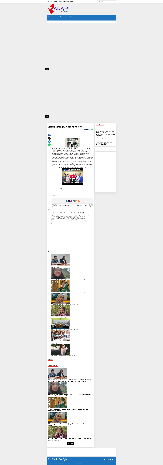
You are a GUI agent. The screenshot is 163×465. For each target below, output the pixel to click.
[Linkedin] (74, 201)
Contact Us (64, 463)
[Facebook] (67, 201)
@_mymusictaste (59, 163)
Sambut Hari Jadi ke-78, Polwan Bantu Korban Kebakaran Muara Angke (105, 132)
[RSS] (79, 201)
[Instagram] (71, 201)
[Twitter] (69, 201)
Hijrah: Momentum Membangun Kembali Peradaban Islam (63, 223)
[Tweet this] (87, 129)
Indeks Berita (80, 463)
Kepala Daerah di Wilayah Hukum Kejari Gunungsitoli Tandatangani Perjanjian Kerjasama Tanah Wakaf (104, 143)
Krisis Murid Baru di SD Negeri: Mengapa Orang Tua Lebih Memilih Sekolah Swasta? (68, 218)
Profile (69, 463)
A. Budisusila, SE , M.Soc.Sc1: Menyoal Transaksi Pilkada (85, 205)
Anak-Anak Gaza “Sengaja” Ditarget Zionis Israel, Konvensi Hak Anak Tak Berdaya (68, 216)
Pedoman (74, 463)
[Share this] (85, 129)
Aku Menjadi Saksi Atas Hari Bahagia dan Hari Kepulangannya (105, 135)
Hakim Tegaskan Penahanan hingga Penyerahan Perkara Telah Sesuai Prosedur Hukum (105, 139)
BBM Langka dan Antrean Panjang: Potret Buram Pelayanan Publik (65, 217)
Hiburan (54, 195)
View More (70, 443)
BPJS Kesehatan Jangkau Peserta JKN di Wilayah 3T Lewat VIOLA (65, 219)
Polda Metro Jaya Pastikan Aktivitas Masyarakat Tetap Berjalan (103, 128)
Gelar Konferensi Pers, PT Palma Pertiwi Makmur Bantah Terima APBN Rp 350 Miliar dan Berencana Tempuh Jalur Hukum (71, 213)
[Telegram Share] (89, 129)
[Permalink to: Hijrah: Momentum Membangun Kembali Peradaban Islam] (60, 349)
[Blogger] (76, 201)
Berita (49, 129)
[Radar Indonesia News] (57, 8)
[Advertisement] (53, 46)
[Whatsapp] (92, 129)
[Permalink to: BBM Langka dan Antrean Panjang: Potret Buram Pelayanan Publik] (60, 298)
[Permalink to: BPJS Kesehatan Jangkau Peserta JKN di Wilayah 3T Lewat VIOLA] (60, 323)
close (47, 69)
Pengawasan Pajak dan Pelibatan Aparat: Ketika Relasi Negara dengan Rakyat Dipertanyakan (71, 215)
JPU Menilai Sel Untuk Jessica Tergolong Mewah (60, 205)
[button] (115, 2)
